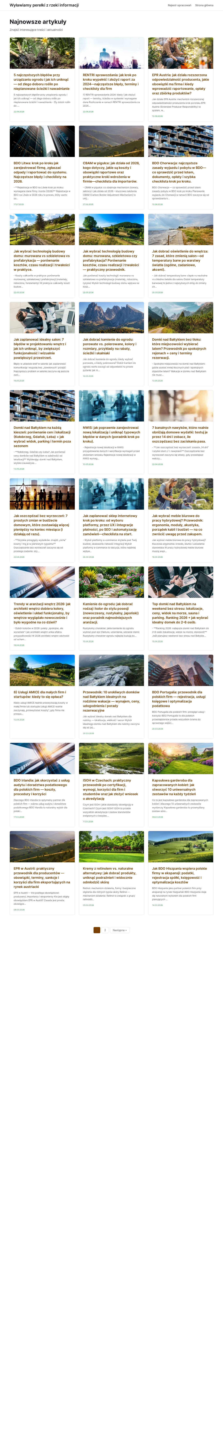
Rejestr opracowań (179, 5)
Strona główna (204, 5)
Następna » (120, 930)
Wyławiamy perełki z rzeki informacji (44, 5)
